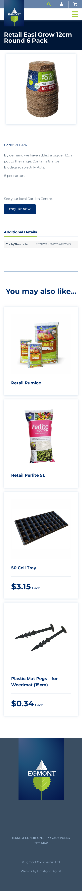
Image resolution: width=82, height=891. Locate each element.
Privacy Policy (58, 838)
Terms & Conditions (28, 838)
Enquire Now (20, 209)
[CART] (75, 4)
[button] (49, 4)
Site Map (41, 843)
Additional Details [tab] (20, 232)
